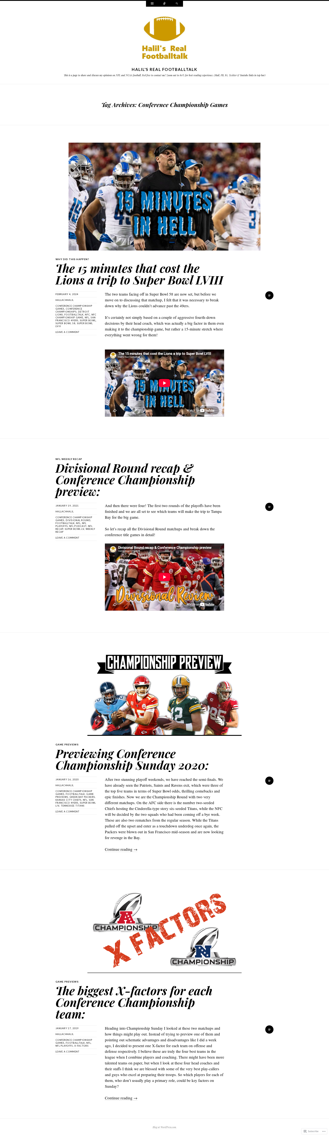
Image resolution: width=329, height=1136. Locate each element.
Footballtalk (74, 314)
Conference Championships (69, 310)
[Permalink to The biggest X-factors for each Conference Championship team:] (164, 930)
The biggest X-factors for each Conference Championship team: (134, 1002)
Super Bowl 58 (65, 323)
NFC (87, 314)
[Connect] (164, 4)
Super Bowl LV (74, 529)
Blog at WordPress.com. (164, 1127)
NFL (87, 317)
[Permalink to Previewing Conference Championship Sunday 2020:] (164, 693)
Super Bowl (88, 320)
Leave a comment (68, 332)
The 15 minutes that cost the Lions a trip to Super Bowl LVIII (139, 273)
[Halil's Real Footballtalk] (164, 38)
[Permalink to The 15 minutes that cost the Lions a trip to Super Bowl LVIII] (164, 197)
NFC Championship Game (76, 316)
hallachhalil (65, 300)
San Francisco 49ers (76, 319)
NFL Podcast (78, 526)
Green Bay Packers (82, 797)
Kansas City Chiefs (68, 799)
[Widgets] (152, 4)
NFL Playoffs (64, 1045)
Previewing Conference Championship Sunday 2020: (132, 759)
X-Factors (81, 1045)
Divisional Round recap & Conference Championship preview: (125, 479)
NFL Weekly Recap (69, 459)
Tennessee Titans (73, 805)
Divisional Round (78, 520)
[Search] (177, 4)
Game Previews (67, 744)
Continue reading (121, 849)
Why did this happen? (72, 259)
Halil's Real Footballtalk (164, 69)
